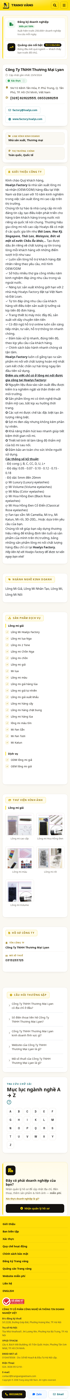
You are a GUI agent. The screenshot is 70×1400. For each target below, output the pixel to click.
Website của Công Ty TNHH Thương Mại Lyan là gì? (29, 1047)
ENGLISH (8, 1291)
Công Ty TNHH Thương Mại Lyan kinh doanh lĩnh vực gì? (32, 1033)
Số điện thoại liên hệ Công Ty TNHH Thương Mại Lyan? (30, 1019)
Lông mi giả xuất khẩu (25, 697)
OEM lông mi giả (21, 766)
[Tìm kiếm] (54, 5)
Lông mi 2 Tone (20, 645)
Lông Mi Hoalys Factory (25, 632)
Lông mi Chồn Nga (22, 651)
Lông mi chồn (19, 658)
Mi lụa (15, 671)
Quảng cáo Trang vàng (17, 1268)
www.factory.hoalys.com (27, 119)
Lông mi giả (16, 625)
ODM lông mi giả (21, 760)
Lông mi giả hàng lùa (24, 684)
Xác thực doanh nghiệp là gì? (22, 1198)
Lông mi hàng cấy (22, 703)
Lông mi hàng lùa (22, 716)
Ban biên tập (11, 1231)
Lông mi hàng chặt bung (26, 710)
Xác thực (8, 1239)
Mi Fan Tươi (18, 736)
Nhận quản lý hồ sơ (37, 1208)
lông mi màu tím (21, 723)
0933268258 (48, 98)
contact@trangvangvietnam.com (19, 1376)
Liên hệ (7, 1283)
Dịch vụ (13, 753)
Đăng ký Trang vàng (15, 1261)
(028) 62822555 (23, 98)
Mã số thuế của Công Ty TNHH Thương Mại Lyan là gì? (31, 1061)
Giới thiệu (9, 1224)
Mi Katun (16, 742)
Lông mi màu (19, 677)
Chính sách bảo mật (15, 1253)
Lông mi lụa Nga (21, 638)
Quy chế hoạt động (15, 1246)
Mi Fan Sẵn (18, 729)
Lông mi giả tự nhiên (24, 690)
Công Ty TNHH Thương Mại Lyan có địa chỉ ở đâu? (32, 1006)
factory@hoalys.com (25, 110)
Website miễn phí (14, 1276)
